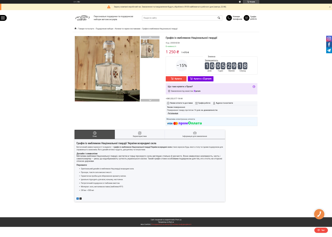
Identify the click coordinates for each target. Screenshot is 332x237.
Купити (178, 79)
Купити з (198, 79)
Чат (323, 230)
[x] (80, 199)
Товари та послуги (86, 29)
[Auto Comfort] (82, 17)
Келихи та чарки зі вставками (127, 29)
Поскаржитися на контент (160, 224)
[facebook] (78, 199)
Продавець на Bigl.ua (166, 222)
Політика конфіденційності (181, 224)
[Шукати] (219, 17)
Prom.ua (178, 220)
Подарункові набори (104, 29)
